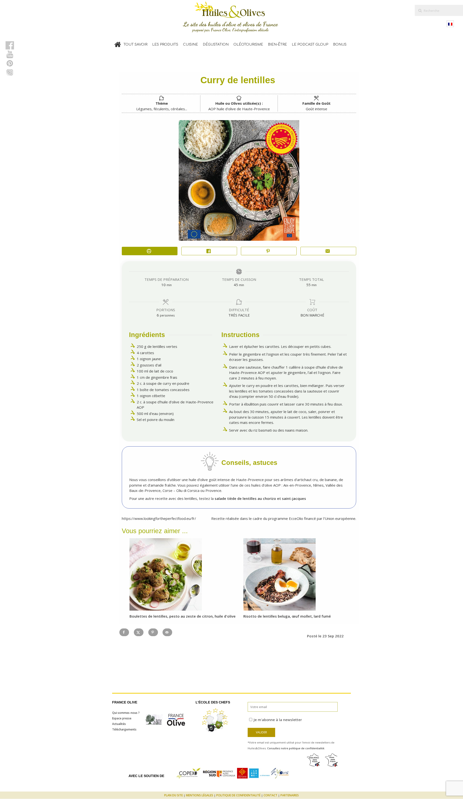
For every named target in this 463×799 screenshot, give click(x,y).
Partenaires (289, 795)
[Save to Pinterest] (153, 632)
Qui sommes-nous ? (126, 713)
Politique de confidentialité (238, 795)
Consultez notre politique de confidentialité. (296, 748)
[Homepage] (117, 43)
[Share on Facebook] (209, 251)
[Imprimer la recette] (149, 251)
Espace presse (121, 718)
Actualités (119, 724)
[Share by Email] (328, 251)
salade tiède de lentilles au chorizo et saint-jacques (260, 498)
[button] (269, 251)
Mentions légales (199, 795)
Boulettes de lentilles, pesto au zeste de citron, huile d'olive (182, 616)
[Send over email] (167, 632)
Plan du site (173, 795)
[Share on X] (138, 632)
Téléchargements (124, 729)
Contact (270, 795)
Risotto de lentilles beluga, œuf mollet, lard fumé (287, 616)
